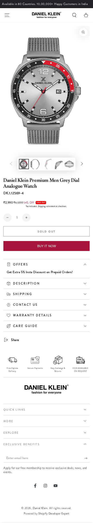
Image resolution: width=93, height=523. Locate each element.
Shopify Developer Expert (53, 513)
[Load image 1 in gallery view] (24, 164)
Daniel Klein (40, 508)
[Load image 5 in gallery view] (69, 164)
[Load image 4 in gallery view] (58, 164)
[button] (74, 15)
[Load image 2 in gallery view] (35, 164)
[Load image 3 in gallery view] (46, 164)
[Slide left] (11, 164)
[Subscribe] (87, 458)
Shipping (42, 206)
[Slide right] (82, 164)
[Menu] (7, 15)
